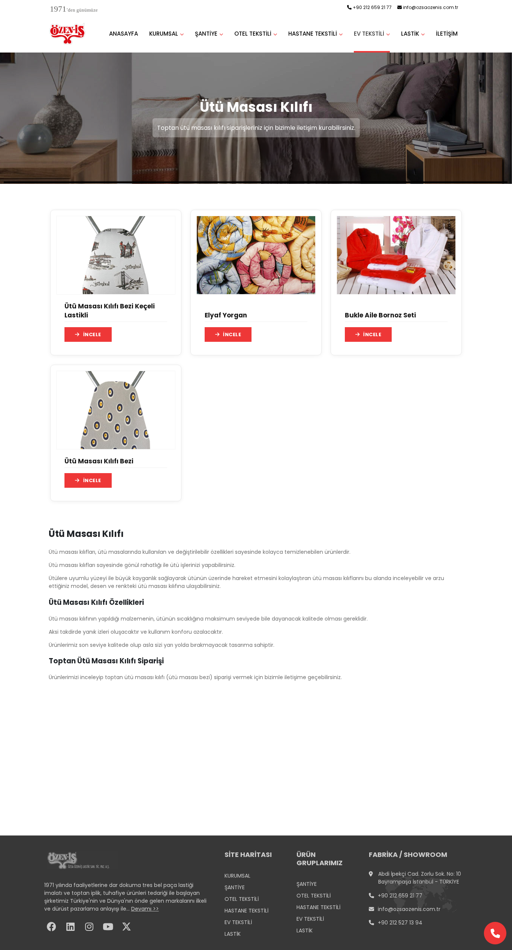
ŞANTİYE (206, 34)
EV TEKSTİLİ (369, 34)
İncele (92, 334)
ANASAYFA (123, 34)
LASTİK (410, 34)
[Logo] (68, 34)
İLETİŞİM (447, 34)
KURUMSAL (163, 34)
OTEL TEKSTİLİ (252, 34)
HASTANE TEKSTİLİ (312, 34)
